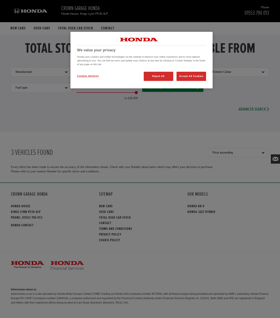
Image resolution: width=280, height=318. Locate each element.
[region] (141, 60)
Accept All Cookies (191, 76)
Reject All (158, 76)
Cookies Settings (88, 76)
